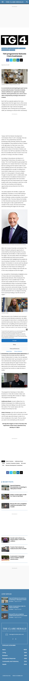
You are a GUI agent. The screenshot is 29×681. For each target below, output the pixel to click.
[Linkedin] (17, 60)
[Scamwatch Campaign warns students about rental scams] (5, 558)
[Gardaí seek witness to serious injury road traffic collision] (5, 540)
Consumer (22, 48)
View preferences (14, 348)
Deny (14, 344)
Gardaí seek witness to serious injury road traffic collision (18, 539)
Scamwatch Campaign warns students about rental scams (17, 557)
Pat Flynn (11, 601)
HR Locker (23, 463)
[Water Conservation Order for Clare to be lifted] (5, 496)
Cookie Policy (9, 351)
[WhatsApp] (14, 60)
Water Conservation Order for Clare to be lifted (18, 495)
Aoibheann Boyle (19, 461)
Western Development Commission (14, 465)
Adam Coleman (9, 461)
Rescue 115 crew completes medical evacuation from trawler (18, 505)
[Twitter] (11, 60)
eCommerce (5, 50)
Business (4, 48)
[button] (27, 329)
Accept (15, 340)
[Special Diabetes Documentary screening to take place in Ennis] (5, 487)
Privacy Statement (18, 351)
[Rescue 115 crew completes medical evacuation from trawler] (5, 505)
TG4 (3, 465)
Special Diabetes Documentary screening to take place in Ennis (18, 487)
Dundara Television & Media (13, 463)
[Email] (21, 60)
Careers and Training (13, 48)
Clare (3, 463)
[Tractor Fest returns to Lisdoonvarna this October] (5, 549)
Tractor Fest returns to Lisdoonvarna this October (18, 547)
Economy (12, 50)
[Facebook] (7, 60)
